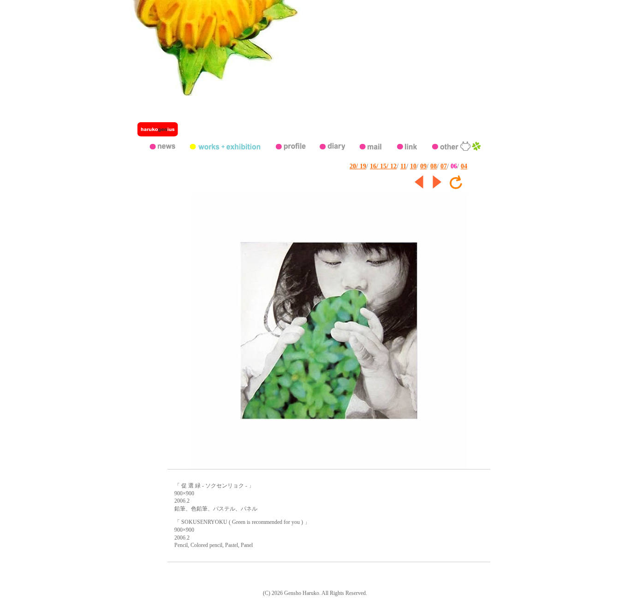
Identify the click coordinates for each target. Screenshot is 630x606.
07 (443, 166)
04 (464, 166)
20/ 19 (358, 166)
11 (403, 166)
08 (433, 166)
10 (413, 166)
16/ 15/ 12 (383, 166)
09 (423, 166)
